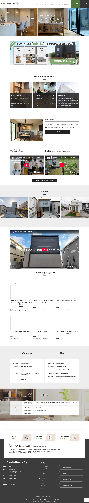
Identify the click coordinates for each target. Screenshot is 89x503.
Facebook (67, 479)
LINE (65, 473)
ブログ (42, 490)
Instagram (67, 467)
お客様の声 (43, 478)
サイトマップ (49, 496)
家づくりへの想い (44, 466)
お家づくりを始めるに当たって (27, 369)
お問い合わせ (43, 485)
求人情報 (42, 488)
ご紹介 (42, 493)
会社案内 (66, 4)
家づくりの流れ (58, 132)
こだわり (42, 471)
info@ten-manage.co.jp (14, 481)
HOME (42, 463)
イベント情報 (58, 4)
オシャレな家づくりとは (61, 366)
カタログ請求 (75, 3)
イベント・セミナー (45, 476)
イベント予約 (84, 3)
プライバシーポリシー (40, 496)
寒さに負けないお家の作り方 (27, 366)
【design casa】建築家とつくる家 (44, 180)
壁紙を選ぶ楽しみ (25, 363)
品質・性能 (43, 473)
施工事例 (51, 4)
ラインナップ (44, 4)
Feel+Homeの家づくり (32, 4)
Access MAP (68, 485)
